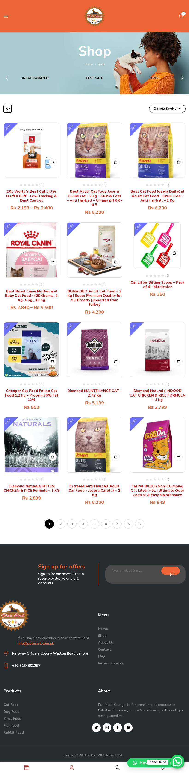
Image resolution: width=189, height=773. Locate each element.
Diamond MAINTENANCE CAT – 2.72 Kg (94, 393)
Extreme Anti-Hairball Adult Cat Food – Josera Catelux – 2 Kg (94, 490)
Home (88, 64)
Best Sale (94, 78)
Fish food (11, 725)
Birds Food (12, 718)
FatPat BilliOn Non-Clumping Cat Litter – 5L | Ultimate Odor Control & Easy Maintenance (157, 490)
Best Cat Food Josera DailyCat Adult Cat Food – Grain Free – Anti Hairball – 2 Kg (157, 196)
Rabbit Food (13, 732)
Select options (53, 162)
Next (139, 524)
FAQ (101, 656)
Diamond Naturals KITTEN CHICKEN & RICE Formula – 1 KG (31, 488)
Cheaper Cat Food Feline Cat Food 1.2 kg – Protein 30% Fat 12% (31, 395)
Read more (178, 457)
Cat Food (11, 704)
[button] (181, 16)
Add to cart (116, 162)
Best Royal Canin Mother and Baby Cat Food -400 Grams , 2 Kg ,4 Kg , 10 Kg (31, 296)
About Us (106, 642)
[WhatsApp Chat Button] (177, 761)
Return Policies (111, 663)
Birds (154, 78)
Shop (102, 635)
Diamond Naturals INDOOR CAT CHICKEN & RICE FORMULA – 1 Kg (157, 395)
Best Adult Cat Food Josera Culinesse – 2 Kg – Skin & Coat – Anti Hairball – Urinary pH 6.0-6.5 (94, 198)
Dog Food (11, 711)
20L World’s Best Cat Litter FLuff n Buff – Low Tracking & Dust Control (31, 196)
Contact (104, 649)
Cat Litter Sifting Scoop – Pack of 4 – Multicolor (157, 284)
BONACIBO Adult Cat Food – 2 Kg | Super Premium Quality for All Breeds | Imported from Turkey (94, 298)
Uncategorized (35, 78)
